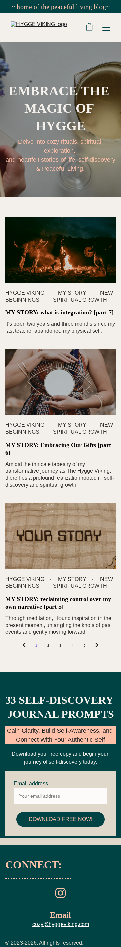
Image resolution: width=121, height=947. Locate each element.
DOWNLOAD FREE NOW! (60, 819)
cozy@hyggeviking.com (60, 924)
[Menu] (106, 28)
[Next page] (97, 646)
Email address (31, 783)
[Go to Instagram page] (60, 893)
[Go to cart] (89, 28)
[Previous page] (24, 646)
